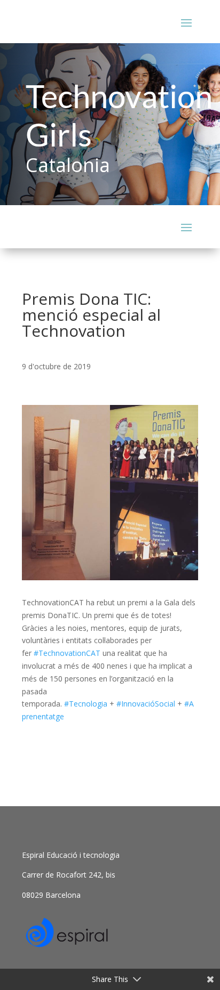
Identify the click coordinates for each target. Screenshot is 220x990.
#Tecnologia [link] (85, 704)
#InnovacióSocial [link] (145, 704)
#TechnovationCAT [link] (67, 653)
